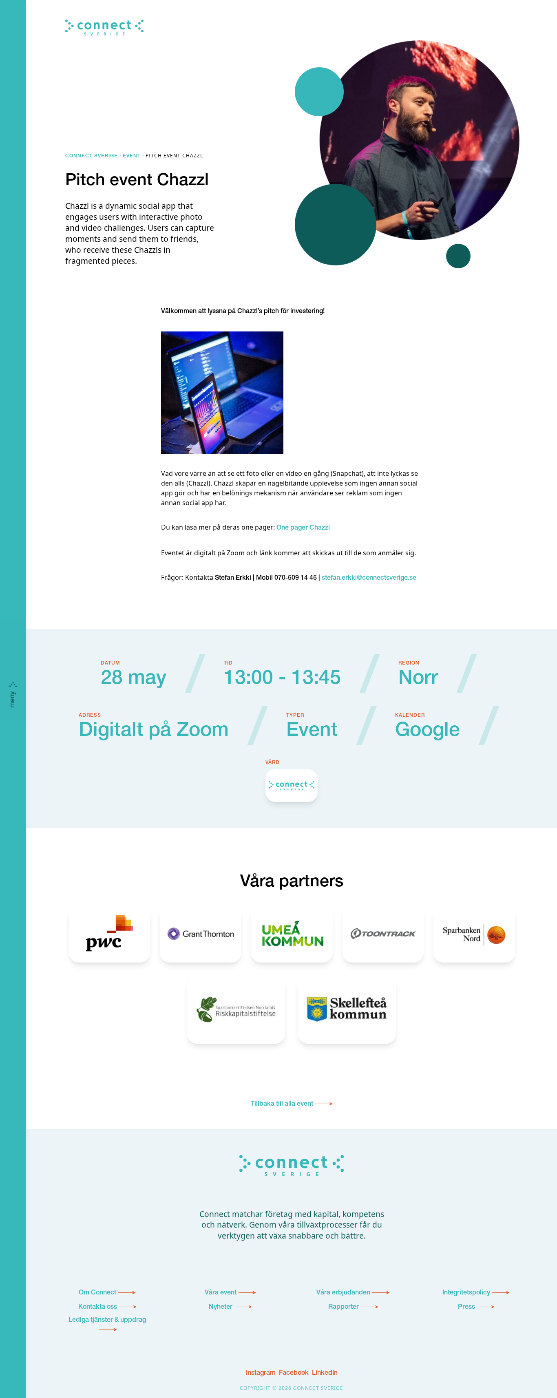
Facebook (294, 1373)
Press (466, 1307)
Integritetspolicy (466, 1293)
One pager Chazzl (303, 528)
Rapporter (343, 1307)
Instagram (261, 1373)
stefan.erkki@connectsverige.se (369, 578)
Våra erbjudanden (343, 1293)
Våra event (221, 1293)
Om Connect (97, 1293)
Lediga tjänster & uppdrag (107, 1320)
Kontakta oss (97, 1307)
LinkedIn (325, 1373)
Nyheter (220, 1307)
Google (427, 732)
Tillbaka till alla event (282, 1104)
